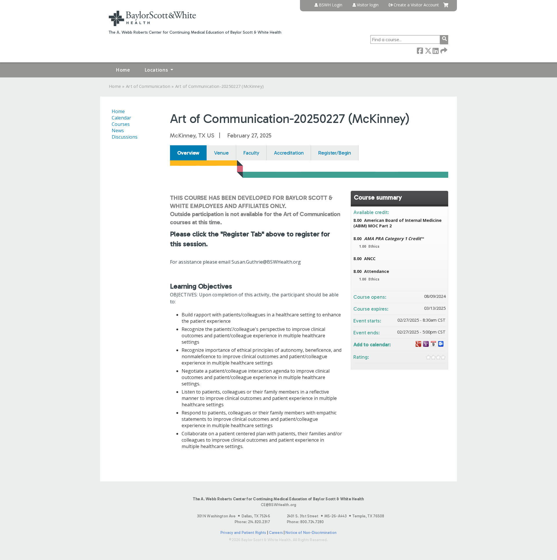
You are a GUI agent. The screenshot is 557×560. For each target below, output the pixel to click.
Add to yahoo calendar (426, 344)
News (118, 130)
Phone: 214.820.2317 (252, 522)
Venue (221, 153)
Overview (188, 153)
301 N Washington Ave (233, 516)
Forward (443, 50)
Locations (156, 70)
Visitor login (368, 5)
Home (123, 70)
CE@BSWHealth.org (278, 505)
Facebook (420, 50)
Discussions (125, 137)
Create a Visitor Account (416, 5)
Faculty (251, 153)
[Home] (152, 18)
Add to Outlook (441, 344)
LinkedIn (435, 50)
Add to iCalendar (433, 344)
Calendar (121, 118)
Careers (276, 532)
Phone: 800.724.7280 (305, 522)
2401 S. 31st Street (335, 516)
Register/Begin (334, 153)
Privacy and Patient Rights (243, 532)
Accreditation (288, 153)
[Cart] (445, 7)
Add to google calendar (418, 344)
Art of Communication (148, 86)
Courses (121, 124)
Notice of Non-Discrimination (311, 532)
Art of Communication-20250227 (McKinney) (219, 86)
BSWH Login (330, 5)
